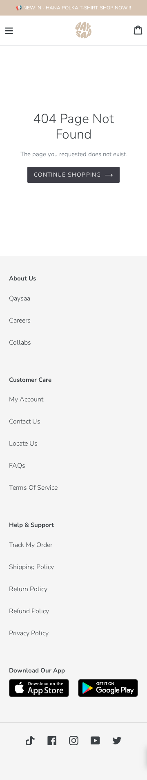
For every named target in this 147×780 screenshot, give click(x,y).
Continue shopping (67, 175)
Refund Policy (29, 611)
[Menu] (9, 30)
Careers (20, 320)
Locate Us (23, 443)
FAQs (17, 465)
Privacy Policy (29, 633)
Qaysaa (19, 298)
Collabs (20, 342)
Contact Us (24, 421)
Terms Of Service (33, 487)
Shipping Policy (31, 567)
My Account (26, 399)
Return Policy (28, 589)
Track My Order (30, 544)
